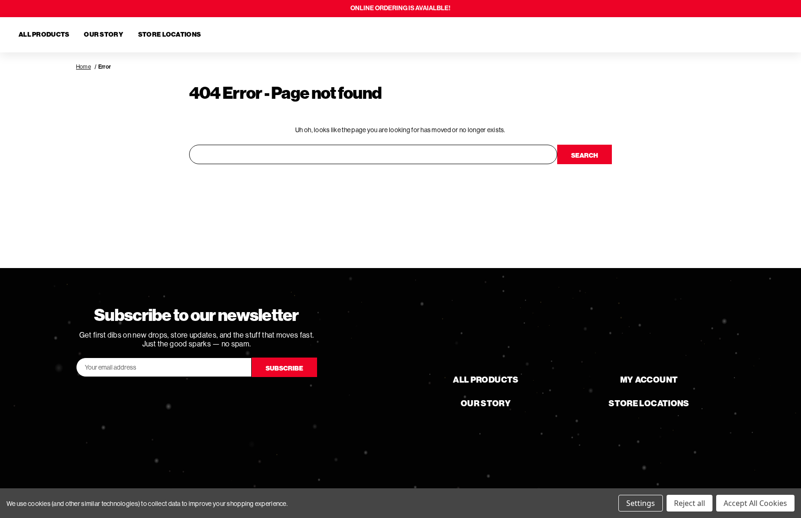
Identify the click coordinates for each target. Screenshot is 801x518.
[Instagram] (222, 397)
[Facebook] (170, 397)
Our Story (103, 34)
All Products (44, 34)
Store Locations (169, 34)
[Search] (728, 35)
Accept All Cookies (755, 503)
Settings (640, 503)
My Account (649, 380)
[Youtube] (196, 397)
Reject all (689, 503)
